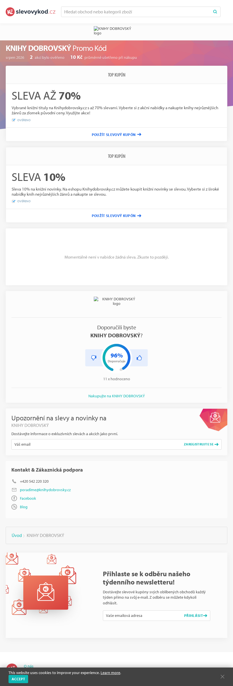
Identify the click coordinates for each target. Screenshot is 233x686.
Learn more (110, 672)
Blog (24, 507)
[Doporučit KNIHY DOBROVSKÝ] (139, 357)
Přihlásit (193, 615)
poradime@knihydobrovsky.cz (45, 489)
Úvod (17, 535)
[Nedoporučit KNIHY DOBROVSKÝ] (93, 357)
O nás (29, 666)
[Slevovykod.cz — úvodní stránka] (30, 12)
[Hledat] (215, 12)
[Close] (222, 677)
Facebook (28, 498)
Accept (18, 679)
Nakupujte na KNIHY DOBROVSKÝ (116, 395)
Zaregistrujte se (198, 444)
